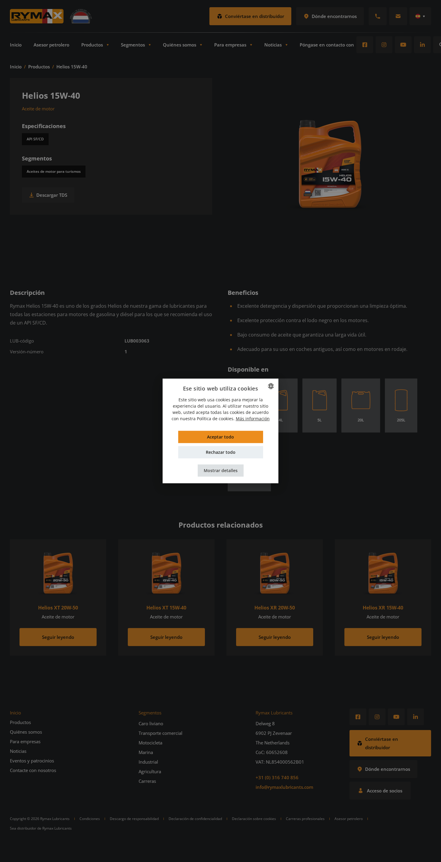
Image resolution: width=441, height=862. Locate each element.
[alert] (220, 431)
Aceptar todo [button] (220, 437)
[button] (221, 471)
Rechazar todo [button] (221, 452)
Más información (253, 419)
